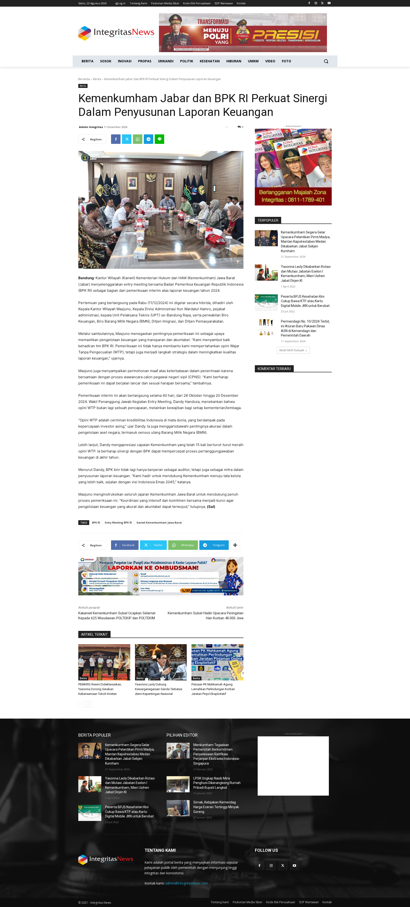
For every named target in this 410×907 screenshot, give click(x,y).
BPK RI (96, 522)
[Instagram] (316, 3)
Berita (97, 79)
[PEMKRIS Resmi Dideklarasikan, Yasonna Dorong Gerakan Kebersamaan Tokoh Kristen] (104, 662)
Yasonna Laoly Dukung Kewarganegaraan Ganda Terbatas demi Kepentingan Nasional (158, 689)
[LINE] (159, 139)
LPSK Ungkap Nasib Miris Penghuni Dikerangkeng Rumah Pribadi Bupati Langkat (217, 782)
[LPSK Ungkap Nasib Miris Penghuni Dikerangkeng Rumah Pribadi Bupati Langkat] (178, 784)
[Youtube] (329, 3)
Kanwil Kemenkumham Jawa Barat (159, 522)
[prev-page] (81, 704)
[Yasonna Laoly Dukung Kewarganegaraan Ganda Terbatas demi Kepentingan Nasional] (161, 662)
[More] (235, 545)
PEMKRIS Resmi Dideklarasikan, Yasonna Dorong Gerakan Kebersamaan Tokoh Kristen (100, 689)
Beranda (84, 79)
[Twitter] (322, 3)
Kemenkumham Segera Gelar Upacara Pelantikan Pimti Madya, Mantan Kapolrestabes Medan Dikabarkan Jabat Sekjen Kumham (305, 241)
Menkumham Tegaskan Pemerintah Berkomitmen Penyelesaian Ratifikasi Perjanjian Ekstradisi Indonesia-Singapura (216, 754)
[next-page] (89, 704)
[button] (326, 61)
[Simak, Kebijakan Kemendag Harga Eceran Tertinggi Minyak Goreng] (178, 808)
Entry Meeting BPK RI (118, 522)
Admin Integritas (91, 127)
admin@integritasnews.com (186, 883)
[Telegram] (148, 139)
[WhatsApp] (137, 139)
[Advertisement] (293, 766)
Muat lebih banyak (292, 350)
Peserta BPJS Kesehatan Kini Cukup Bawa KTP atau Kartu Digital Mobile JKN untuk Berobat (305, 301)
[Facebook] (309, 3)
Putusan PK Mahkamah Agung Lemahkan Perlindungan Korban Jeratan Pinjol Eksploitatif (213, 689)
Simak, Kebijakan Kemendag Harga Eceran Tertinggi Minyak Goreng (216, 806)
